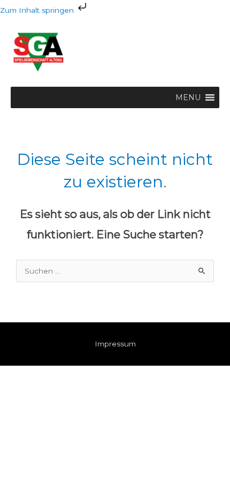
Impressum (115, 343)
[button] (188, 97)
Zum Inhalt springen (38, 10)
